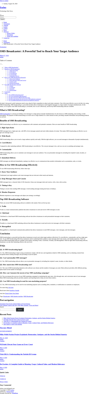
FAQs (6, 93)
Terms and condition (12, 36)
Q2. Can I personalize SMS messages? (18, 96)
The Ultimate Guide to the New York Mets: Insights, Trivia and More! (19, 305)
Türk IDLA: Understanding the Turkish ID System (17, 321)
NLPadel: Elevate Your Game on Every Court (16, 319)
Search (2, 15)
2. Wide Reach (12, 71)
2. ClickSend (12, 87)
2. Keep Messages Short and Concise (17, 80)
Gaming (2, 341)
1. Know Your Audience (14, 79)
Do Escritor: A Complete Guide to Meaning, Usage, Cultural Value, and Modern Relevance (28, 323)
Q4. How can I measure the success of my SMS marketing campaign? (25, 99)
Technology (6, 24)
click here (10, 287)
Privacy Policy (11, 33)
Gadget (5, 28)
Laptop (5, 27)
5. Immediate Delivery (14, 76)
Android (5, 25)
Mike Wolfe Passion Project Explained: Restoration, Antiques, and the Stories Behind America (29, 318)
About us (6, 31)
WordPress (15, 393)
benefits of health (14, 290)
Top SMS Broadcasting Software (13, 84)
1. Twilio (11, 86)
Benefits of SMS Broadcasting (12, 69)
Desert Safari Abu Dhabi (12, 293)
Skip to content (4, 0)
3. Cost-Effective (13, 73)
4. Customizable (13, 74)
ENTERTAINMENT (6, 331)
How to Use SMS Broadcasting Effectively (15, 77)
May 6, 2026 (3, 347)
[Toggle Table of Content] (1, 64)
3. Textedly (11, 89)
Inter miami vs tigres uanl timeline (12, 324)
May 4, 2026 (3, 367)
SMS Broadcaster (28, 296)
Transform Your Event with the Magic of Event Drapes (15, 304)
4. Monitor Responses (14, 83)
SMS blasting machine (16, 296)
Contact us (6, 38)
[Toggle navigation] (0, 14)
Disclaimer (10, 35)
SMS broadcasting (5, 114)
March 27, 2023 (4, 55)
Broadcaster (6, 296)
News (5, 30)
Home (5, 22)
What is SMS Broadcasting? (11, 67)
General (2, 351)
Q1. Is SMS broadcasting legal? (16, 94)
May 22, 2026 (4, 338)
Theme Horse (10, 391)
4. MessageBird (12, 90)
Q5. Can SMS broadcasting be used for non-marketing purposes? (24, 100)
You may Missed (6, 328)
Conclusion (7, 91)
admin (1, 57)
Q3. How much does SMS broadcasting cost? (19, 97)
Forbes (3, 7)
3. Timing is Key (13, 81)
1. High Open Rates (13, 70)
